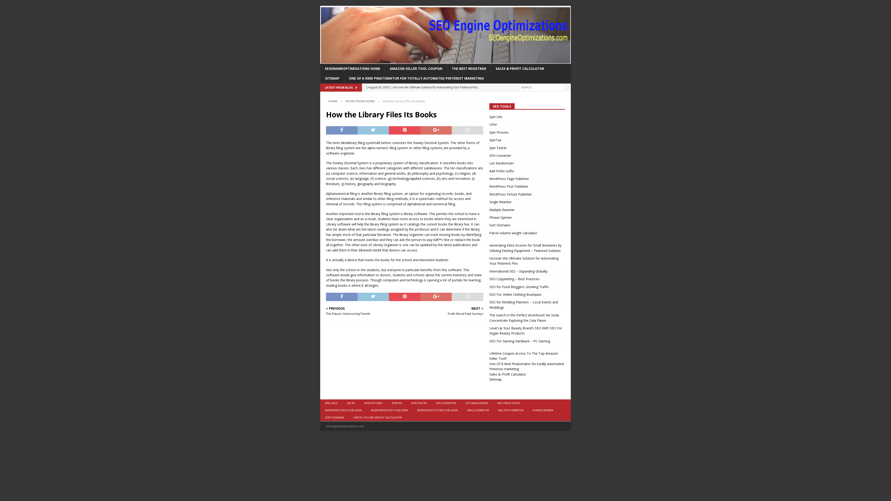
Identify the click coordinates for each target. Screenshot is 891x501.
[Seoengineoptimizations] (445, 61)
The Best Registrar (469, 68)
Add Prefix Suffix (501, 171)
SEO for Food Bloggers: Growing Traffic (519, 287)
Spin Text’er (498, 148)
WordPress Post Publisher (508, 186)
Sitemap (332, 78)
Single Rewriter (500, 202)
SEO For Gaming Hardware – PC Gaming (519, 341)
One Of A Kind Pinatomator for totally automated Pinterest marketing (416, 78)
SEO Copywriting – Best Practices (514, 279)
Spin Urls (495, 117)
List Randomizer (501, 163)
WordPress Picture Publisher (510, 194)
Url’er (493, 124)
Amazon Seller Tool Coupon (416, 68)
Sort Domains (499, 225)
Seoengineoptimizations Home (352, 68)
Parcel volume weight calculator (513, 233)
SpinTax (495, 140)
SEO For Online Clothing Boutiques (515, 294)
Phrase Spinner (500, 217)
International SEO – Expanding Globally (518, 271)
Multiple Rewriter (502, 210)
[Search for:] (542, 87)
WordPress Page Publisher (509, 179)
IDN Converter (500, 155)
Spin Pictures (499, 132)
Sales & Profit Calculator (520, 68)
